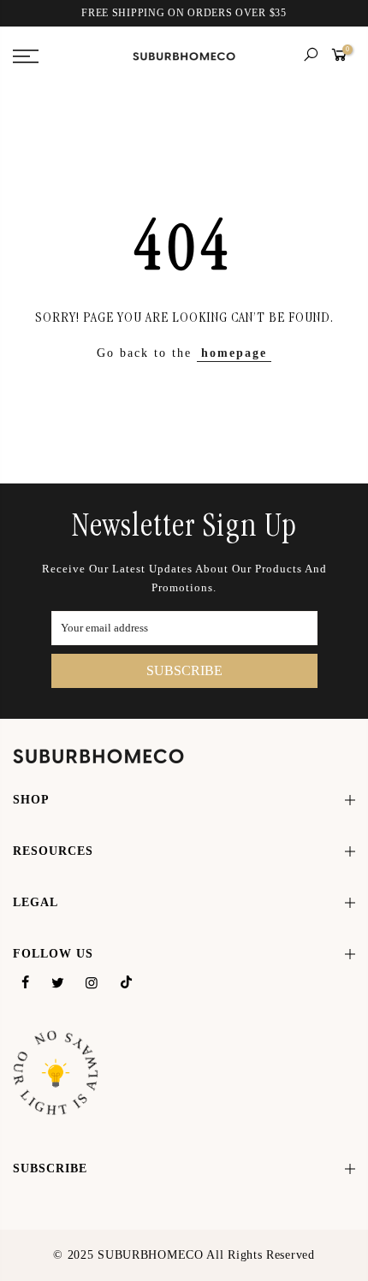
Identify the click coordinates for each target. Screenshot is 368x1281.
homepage (234, 353)
